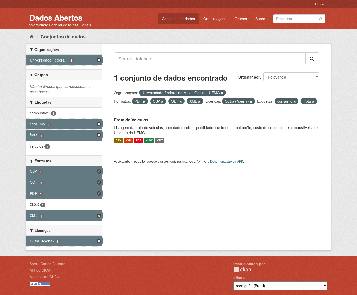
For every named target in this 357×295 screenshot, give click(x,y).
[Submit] (320, 18)
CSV (118, 140)
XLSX (149, 140)
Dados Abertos (56, 17)
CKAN (242, 269)
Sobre (260, 18)
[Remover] (222, 93)
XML (128, 140)
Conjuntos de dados (178, 18)
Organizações (214, 18)
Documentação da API (226, 161)
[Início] (32, 36)
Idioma (239, 277)
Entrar (320, 4)
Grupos (241, 18)
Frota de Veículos (131, 120)
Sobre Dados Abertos (47, 263)
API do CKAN (40, 270)
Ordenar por (249, 77)
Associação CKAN (44, 276)
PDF (138, 140)
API (199, 161)
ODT (160, 140)
